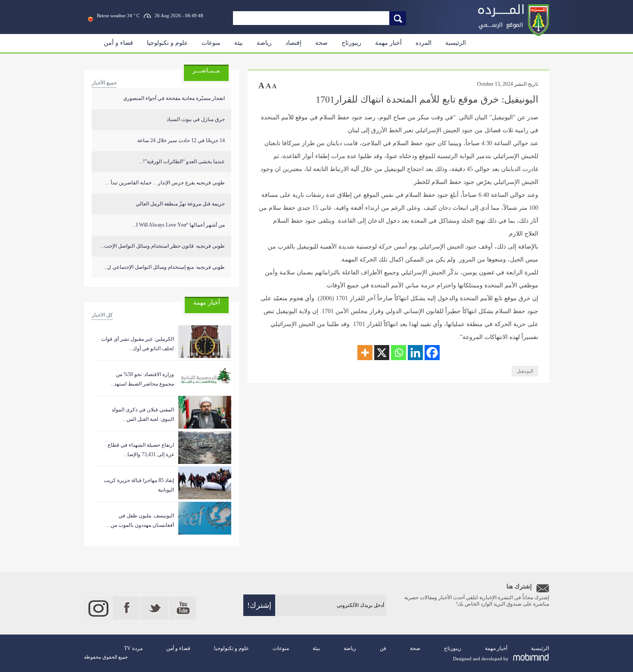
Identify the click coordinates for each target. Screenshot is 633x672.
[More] (364, 352)
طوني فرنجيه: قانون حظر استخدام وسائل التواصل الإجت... (162, 246)
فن (383, 648)
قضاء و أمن (118, 43)
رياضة (264, 43)
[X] (381, 352)
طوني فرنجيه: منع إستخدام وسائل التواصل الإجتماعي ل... (164, 267)
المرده (423, 43)
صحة (321, 43)
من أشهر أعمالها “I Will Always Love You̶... (178, 225)
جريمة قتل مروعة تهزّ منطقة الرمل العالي (180, 204)
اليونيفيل (525, 370)
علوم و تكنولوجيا (167, 43)
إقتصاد (293, 43)
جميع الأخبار (104, 83)
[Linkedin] (415, 352)
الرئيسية (455, 43)
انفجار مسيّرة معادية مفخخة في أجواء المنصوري (174, 98)
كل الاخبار (102, 315)
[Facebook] (432, 352)
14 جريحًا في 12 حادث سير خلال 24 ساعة (181, 140)
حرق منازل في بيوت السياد (196, 119)
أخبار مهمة (388, 43)
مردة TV (133, 648)
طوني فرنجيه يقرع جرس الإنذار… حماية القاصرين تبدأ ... (165, 183)
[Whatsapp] (398, 352)
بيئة (238, 43)
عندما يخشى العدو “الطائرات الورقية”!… (181, 162)
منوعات (211, 43)
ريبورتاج (351, 43)
